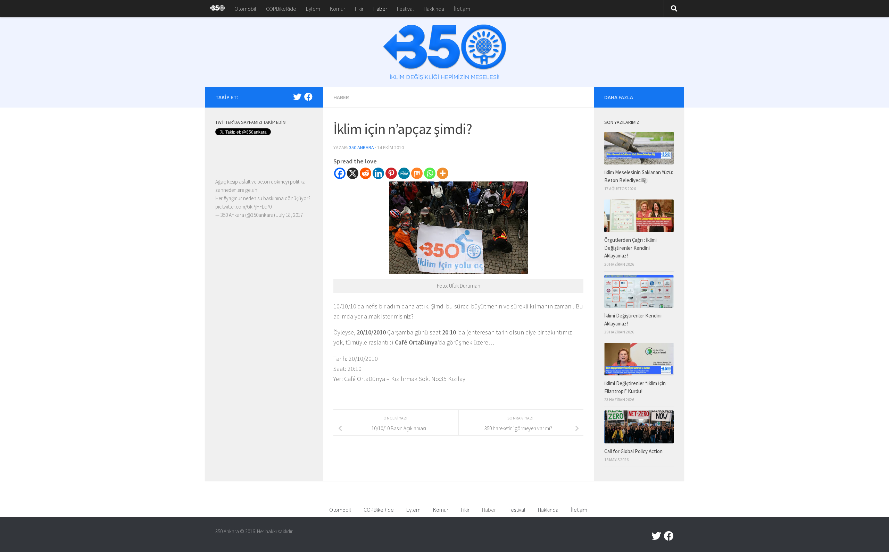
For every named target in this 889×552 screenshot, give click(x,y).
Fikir (359, 8)
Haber (380, 8)
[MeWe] (404, 173)
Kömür (337, 8)
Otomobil (245, 8)
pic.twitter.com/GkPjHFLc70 (243, 206)
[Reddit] (365, 173)
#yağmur (233, 198)
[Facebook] (340, 173)
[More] (442, 173)
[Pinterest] (391, 173)
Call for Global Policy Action (633, 451)
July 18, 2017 (289, 215)
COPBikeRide (281, 8)
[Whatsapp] (429, 173)
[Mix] (417, 173)
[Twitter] (297, 97)
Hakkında (434, 8)
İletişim (462, 8)
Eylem (313, 8)
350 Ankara (361, 147)
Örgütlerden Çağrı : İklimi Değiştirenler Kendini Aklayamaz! (630, 248)
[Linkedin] (378, 173)
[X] (352, 173)
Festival (405, 8)
